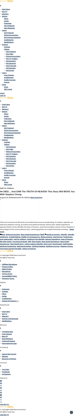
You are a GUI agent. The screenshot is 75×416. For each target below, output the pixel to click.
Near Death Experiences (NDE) (33, 234)
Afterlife (64, 234)
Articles (7, 47)
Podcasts (7, 23)
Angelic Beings (15, 237)
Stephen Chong (66, 246)
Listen (4, 30)
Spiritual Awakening (8, 246)
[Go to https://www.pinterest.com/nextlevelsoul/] (37, 397)
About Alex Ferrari (9, 354)
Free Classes (9, 75)
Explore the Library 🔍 (10, 301)
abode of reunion (53, 234)
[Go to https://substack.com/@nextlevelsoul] (37, 402)
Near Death (36, 242)
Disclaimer (6, 271)
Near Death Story (17, 244)
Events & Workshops (10, 319)
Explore (5, 45)
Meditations (9, 42)
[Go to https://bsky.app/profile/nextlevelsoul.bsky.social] (37, 395)
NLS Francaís (11, 66)
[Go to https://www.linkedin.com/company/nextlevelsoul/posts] (37, 393)
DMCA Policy (7, 269)
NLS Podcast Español (12, 37)
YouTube (5, 369)
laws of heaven (67, 239)
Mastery (5, 14)
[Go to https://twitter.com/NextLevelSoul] (37, 400)
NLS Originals (9, 26)
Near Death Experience (51, 242)
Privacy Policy (7, 267)
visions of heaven (29, 249)
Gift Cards (8, 89)
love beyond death (19, 242)
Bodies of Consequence (30, 237)
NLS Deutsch (11, 63)
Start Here (6, 9)
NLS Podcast (9, 33)
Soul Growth (57, 244)
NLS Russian (11, 68)
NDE (29, 242)
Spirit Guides (68, 244)
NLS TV (4, 12)
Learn (4, 73)
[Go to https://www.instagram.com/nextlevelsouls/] (37, 386)
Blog (3, 234)
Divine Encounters (11, 35)
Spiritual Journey (53, 246)
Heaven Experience (52, 239)
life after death (6, 242)
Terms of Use (7, 274)
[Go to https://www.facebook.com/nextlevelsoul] (37, 388)
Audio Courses (10, 80)
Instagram (6, 374)
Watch (4, 16)
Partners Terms (8, 278)
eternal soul (58, 237)
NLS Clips (9, 54)
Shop (4, 85)
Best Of (5, 336)
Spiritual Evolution (24, 246)
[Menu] (0, 5)
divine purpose (46, 237)
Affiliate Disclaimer (9, 264)
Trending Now (7, 332)
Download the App (9, 343)
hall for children (20, 239)
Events (6, 82)
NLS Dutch (10, 70)
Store (6, 87)
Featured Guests (8, 341)
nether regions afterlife (33, 244)
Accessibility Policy (9, 276)
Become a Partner (9, 359)
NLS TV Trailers (12, 59)
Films (6, 19)
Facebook (6, 372)
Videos (6, 49)
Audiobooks (9, 40)
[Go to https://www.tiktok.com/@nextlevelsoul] (37, 390)
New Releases (9, 28)
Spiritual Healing (38, 246)
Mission (5, 356)
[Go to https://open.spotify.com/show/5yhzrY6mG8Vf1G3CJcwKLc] (37, 383)
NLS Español (11, 61)
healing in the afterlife (35, 239)
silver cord (47, 244)
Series (6, 21)
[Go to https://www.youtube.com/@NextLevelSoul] (37, 381)
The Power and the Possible (10, 249)
